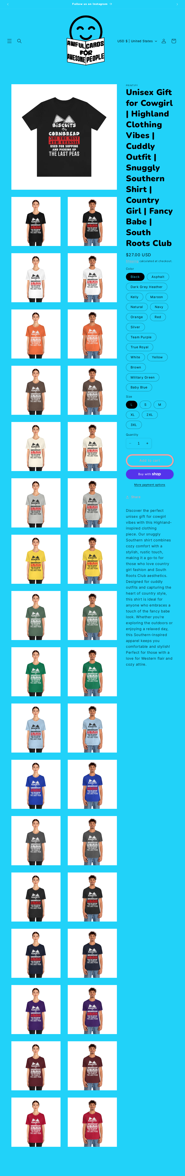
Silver (135, 327)
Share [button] (136, 497)
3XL (134, 425)
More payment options (149, 484)
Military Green (143, 377)
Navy (159, 307)
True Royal (140, 347)
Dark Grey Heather (147, 287)
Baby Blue (139, 387)
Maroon (156, 297)
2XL (150, 415)
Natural (137, 307)
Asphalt (158, 277)
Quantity (132, 434)
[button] (9, 41)
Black (135, 277)
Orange (137, 317)
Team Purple (141, 337)
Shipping (132, 261)
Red (158, 317)
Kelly (135, 297)
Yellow (157, 357)
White (135, 357)
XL (133, 415)
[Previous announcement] (8, 4)
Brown (136, 367)
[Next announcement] (177, 4)
